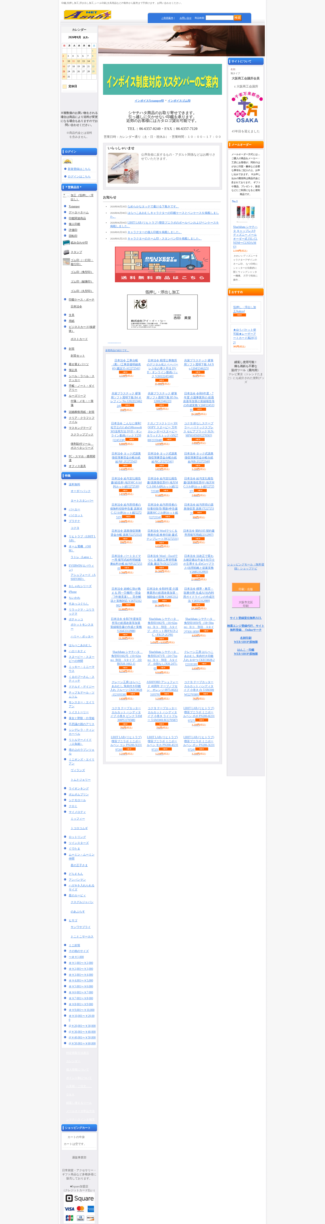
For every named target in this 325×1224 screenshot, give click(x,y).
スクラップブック (82, 434)
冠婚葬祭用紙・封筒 (81, 412)
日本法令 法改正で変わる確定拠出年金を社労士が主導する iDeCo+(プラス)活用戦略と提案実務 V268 (199, 564)
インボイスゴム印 (179, 100)
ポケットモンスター (82, 626)
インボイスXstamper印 (149, 100)
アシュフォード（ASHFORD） (83, 577)
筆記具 (73, 370)
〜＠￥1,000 (76, 957)
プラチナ (74, 521)
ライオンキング (79, 788)
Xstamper (74, 206)
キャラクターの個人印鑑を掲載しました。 (155, 232)
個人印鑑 (74, 224)
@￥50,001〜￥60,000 (82, 1043)
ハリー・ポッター (82, 636)
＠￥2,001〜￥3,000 (81, 969)
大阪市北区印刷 (246, 604)
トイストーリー (79, 712)
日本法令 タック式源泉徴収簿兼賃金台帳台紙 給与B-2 (198, 457)
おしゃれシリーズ (80, 586)
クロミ (73, 806)
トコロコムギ (79, 828)
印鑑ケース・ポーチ (81, 299)
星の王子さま (79, 865)
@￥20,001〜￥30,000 (82, 1026)
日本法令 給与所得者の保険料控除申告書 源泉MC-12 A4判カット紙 (126, 511)
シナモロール (77, 800)
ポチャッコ (76, 619)
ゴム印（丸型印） (82, 291)
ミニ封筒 (74, 945)
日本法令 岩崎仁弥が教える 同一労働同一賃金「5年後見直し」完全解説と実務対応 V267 (126, 597)
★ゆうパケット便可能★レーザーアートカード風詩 (245, 336)
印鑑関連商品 (77, 218)
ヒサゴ (73, 920)
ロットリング (77, 837)
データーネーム (79, 212)
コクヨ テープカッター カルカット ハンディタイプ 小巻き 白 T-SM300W (199, 688)
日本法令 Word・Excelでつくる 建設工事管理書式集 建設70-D (162, 560)
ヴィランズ (78, 770)
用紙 (71, 321)
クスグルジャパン (82, 902)
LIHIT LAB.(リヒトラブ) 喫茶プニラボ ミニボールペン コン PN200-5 (126, 743)
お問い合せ (186, 18)
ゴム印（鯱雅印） (82, 281)
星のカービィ (77, 895)
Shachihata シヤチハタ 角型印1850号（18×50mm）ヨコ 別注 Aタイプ (199, 625)
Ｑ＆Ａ (70, 1094)
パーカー (74, 509)
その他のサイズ (79, 951)
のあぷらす (78, 911)
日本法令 (76, 306)
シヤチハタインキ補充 (80, 1119)
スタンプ (76, 252)
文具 (71, 315)
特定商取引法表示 (77, 1053)
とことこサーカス (82, 936)
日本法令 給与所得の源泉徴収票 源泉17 (199, 509)
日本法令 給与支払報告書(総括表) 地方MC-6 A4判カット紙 (126, 482)
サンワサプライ (81, 927)
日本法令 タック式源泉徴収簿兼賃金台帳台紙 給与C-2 (162, 457)
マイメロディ (77, 812)
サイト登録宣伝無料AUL (246, 618)
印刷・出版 (246, 589)
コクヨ (75, 528)
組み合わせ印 (79, 242)
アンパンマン (77, 879)
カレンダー (73, 1061)
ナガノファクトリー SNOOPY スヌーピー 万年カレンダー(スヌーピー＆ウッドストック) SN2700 (162, 432)
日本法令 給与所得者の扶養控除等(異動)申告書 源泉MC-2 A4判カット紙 (162, 511)
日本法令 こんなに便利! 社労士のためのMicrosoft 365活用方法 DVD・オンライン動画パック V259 (126, 432)
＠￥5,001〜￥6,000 (81, 986)
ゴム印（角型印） (82, 272)
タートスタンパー (82, 500)
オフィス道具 (77, 466)
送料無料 (74, 484)
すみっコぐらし (79, 603)
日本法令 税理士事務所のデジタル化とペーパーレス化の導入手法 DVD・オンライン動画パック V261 (162, 368)
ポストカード (79, 339)
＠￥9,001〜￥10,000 (81, 1010)
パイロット (76, 515)
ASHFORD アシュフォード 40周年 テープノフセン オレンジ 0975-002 (162, 688)
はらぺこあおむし (80, 645)
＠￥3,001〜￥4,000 (81, 974)
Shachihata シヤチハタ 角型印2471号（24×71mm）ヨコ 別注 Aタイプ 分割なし (163, 660)
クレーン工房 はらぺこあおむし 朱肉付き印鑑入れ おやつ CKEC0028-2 (199, 658)
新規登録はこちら (79, 169)
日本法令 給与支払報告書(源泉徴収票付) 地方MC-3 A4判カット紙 (198, 485)
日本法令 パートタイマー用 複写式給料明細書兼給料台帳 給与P (126, 562)
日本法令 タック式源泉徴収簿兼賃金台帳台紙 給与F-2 (126, 457)
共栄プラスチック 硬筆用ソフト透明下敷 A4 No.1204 (199, 364)
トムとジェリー (81, 779)
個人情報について (77, 1069)
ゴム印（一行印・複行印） (82, 262)
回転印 (73, 236)
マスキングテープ (80, 428)
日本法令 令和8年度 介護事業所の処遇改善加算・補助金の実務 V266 (162, 595)
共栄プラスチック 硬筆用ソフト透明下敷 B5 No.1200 (162, 397)
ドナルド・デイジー (81, 686)
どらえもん (76, 873)
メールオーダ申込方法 (80, 1111)
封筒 (71, 348)
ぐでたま (74, 848)
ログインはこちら (79, 176)
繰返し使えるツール (79, 1102)
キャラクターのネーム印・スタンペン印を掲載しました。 (165, 238)
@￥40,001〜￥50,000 (82, 1037)
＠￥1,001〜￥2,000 (81, 963)
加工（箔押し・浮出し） (82, 197)
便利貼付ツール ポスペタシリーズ (82, 445)
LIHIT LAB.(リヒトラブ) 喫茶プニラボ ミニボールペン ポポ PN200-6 (199, 714)
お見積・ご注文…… (79, 1086)
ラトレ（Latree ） (82, 557)
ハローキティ (77, 651)
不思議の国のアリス (81, 724)
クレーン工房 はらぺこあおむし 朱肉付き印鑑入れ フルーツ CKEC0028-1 (126, 688)
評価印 (73, 230)
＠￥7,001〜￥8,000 (81, 998)
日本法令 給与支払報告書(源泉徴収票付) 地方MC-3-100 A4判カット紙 (162, 485)
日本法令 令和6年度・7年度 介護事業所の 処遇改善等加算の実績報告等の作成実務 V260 (199, 402)
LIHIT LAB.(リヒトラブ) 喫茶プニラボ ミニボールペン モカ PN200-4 (162, 743)
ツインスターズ (79, 843)
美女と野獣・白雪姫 (81, 718)
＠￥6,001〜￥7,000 (81, 992)
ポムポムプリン (79, 794)
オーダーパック (81, 491)
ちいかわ (74, 597)
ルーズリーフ (77, 395)
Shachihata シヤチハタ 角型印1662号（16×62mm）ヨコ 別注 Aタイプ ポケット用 (163, 626)
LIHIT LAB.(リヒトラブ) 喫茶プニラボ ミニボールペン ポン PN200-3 (199, 743)
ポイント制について (79, 1078)
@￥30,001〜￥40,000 (82, 1031)
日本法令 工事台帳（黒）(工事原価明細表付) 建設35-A (126, 364)
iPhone (73, 591)
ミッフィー (78, 818)
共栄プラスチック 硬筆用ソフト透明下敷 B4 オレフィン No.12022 (126, 400)
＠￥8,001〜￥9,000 (81, 1004)
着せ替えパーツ (79, 364)
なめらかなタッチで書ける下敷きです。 (153, 206)
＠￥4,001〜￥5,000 (81, 980)
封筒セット (78, 355)
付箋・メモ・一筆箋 (82, 403)
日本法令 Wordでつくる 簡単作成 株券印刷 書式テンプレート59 (162, 534)
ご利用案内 (167, 18)
